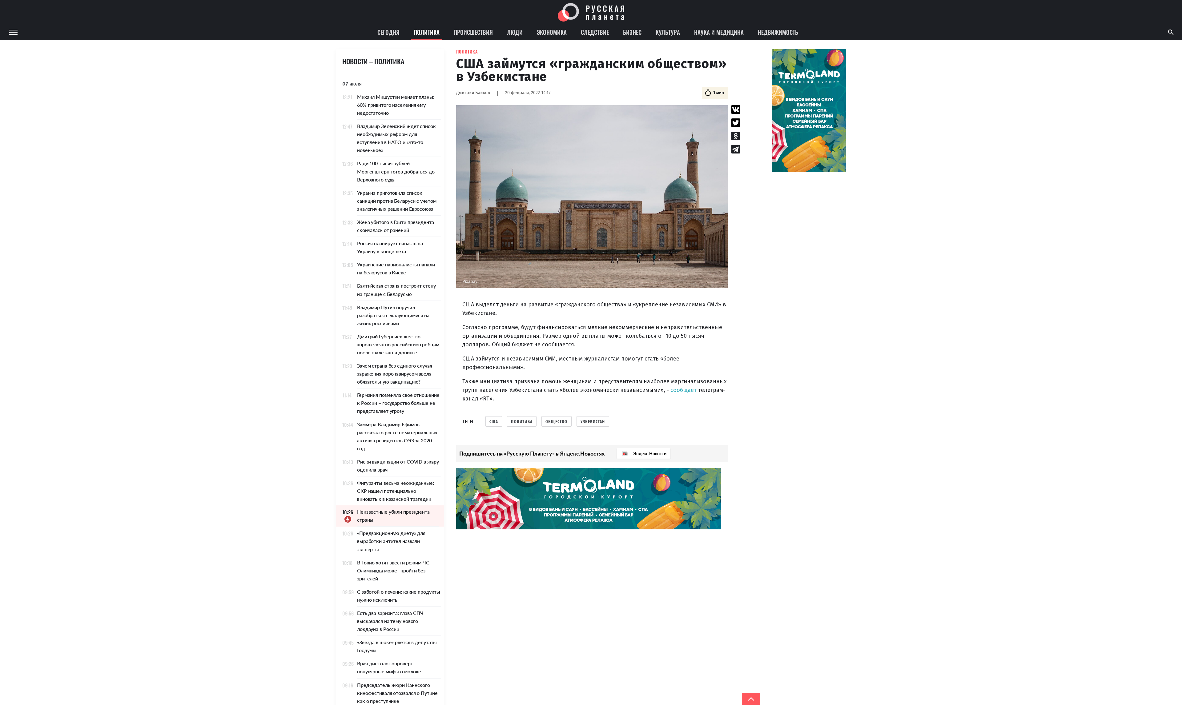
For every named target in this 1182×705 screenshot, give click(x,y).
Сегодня (388, 32)
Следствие (595, 32)
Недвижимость (778, 32)
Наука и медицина (719, 32)
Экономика (552, 32)
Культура (668, 32)
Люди (515, 32)
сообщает (683, 390)
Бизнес (632, 32)
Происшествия (473, 32)
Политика (427, 32)
